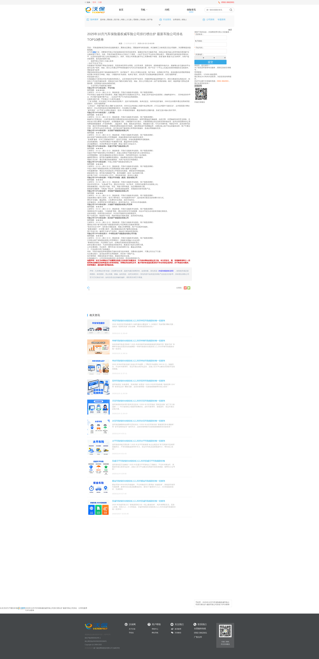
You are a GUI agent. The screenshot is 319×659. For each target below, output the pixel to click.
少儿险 (129, 20)
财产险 (150, 20)
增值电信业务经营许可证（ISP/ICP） (98, 634)
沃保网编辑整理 (130, 43)
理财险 (136, 20)
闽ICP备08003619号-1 (93, 638)
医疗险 (116, 20)
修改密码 (213, 74)
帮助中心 (155, 629)
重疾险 (109, 20)
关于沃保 (132, 629)
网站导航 (155, 633)
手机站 (131, 633)
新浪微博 (178, 629)
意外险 (102, 20)
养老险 (143, 20)
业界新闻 (176, 20)
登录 (94, 2)
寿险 (123, 20)
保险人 (184, 20)
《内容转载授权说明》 (166, 271)
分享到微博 (82, 608)
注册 (100, 2)
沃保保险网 (89, 648)
